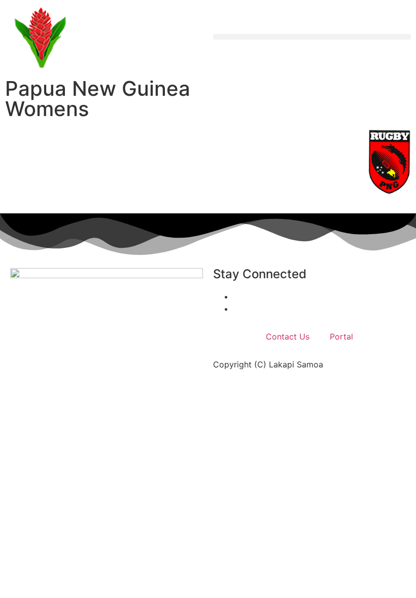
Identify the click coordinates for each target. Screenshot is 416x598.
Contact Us (287, 336)
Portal (341, 336)
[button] (312, 37)
